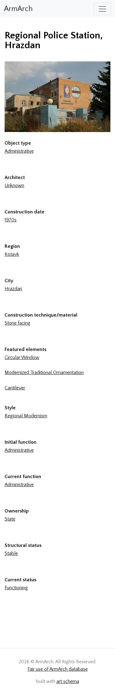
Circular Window (22, 357)
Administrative (19, 151)
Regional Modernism (26, 416)
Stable (11, 553)
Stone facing (17, 323)
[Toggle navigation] (102, 9)
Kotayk (12, 254)
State (10, 519)
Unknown (14, 185)
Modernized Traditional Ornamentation (44, 372)
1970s (11, 220)
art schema (67, 681)
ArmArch (18, 9)
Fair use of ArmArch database (58, 669)
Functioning (16, 588)
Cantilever (15, 388)
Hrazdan (13, 288)
